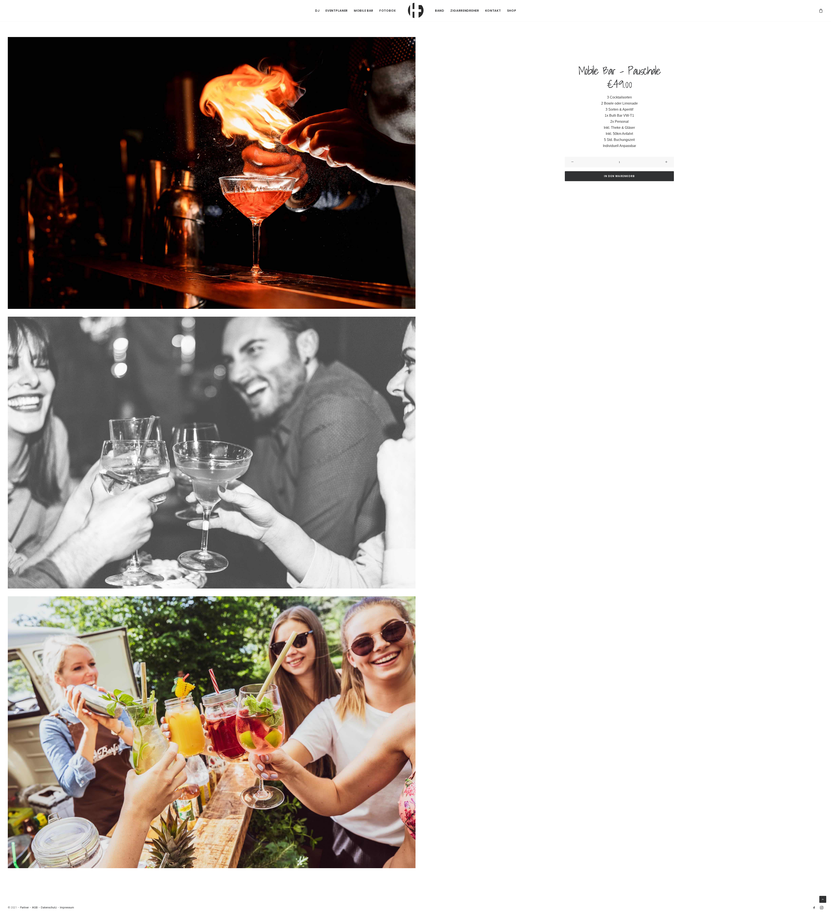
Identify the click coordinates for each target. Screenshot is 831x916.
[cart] (821, 10)
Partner (24, 907)
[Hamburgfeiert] (415, 10)
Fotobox (387, 10)
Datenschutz (49, 907)
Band (439, 10)
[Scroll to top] (822, 899)
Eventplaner (336, 10)
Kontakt (493, 10)
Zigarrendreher (464, 10)
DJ (317, 10)
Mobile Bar (363, 10)
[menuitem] (317, 10)
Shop (511, 10)
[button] (212, 173)
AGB (35, 907)
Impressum (67, 907)
